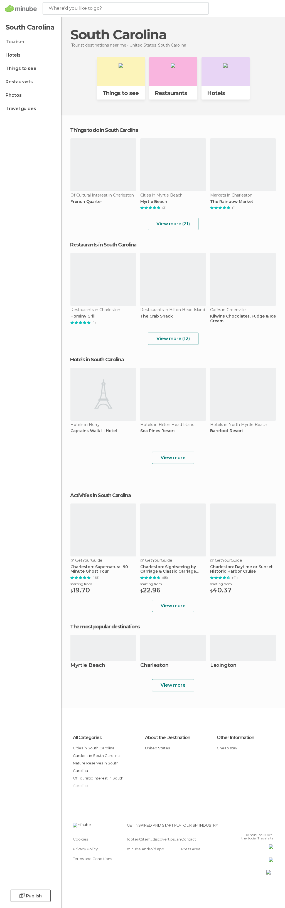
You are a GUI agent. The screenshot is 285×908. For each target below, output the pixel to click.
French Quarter (86, 201)
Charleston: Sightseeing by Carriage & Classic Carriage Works (168, 569)
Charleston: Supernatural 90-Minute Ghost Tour (100, 569)
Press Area (190, 849)
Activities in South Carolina (100, 495)
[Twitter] (255, 827)
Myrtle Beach (153, 201)
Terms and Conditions (92, 858)
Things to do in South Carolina (104, 130)
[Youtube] (270, 827)
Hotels (13, 55)
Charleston (154, 665)
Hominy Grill (82, 316)
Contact (188, 839)
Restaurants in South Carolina (103, 245)
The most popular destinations (105, 626)
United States (157, 748)
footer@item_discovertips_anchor (158, 839)
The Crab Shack (156, 316)
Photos (14, 95)
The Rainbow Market (231, 201)
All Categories (87, 737)
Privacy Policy (85, 849)
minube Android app (145, 849)
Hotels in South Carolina (97, 360)
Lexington (223, 665)
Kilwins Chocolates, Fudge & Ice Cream (243, 318)
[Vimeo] (262, 827)
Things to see (21, 68)
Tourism (15, 41)
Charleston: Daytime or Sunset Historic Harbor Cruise (241, 569)
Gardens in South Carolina (96, 755)
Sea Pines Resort (157, 430)
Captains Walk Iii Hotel (93, 430)
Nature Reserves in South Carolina (96, 767)
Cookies (80, 839)
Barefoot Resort (226, 430)
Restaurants (19, 81)
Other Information (235, 737)
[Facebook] (248, 827)
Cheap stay (227, 748)
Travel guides (21, 108)
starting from (81, 584)
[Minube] (21, 9)
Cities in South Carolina (93, 748)
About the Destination (167, 737)
